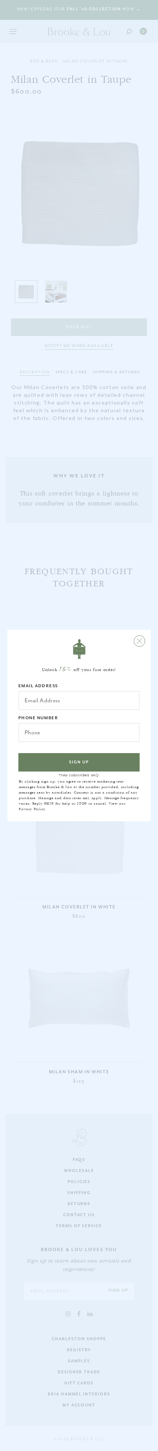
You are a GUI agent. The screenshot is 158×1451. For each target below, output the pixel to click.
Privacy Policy (32, 809)
